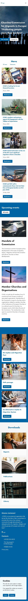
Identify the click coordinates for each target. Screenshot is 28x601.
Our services (4, 39)
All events (5, 212)
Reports (6, 452)
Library (6, 501)
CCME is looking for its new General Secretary (11, 87)
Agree (5, 595)
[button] (25, 3)
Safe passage (8, 382)
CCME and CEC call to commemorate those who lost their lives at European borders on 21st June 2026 (13, 187)
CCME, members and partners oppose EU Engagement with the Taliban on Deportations (13, 119)
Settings (12, 595)
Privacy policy (5, 549)
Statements (12, 64)
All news (5, 64)
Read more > (7, 95)
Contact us (14, 39)
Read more (6, 262)
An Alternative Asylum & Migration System (12, 410)
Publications (7, 476)
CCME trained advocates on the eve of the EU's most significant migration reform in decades (14, 152)
